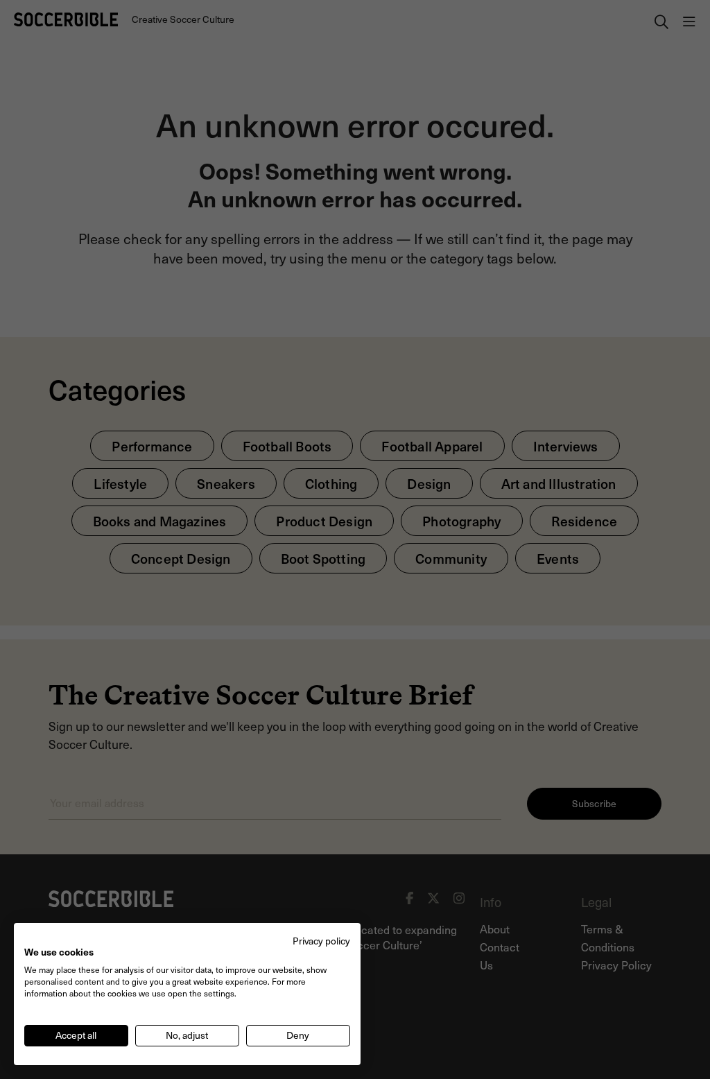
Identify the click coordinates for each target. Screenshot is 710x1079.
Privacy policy (321, 940)
